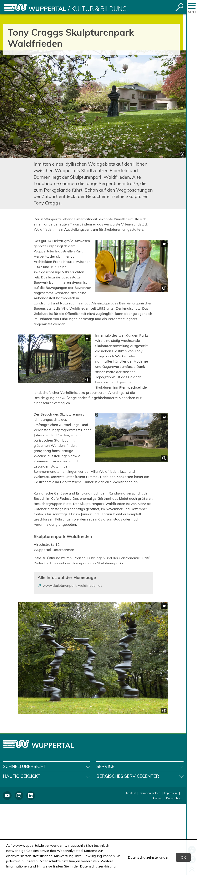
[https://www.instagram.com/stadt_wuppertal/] (19, 795)
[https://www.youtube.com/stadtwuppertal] (7, 795)
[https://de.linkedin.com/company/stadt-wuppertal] (30, 795)
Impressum (171, 793)
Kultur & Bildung (99, 9)
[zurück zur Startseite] (15, 7)
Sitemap (157, 798)
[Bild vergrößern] (131, 266)
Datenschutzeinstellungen (148, 857)
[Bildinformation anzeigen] (182, 153)
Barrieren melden (150, 793)
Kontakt (131, 793)
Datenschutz (174, 798)
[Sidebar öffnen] (192, 6)
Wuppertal (47, 9)
